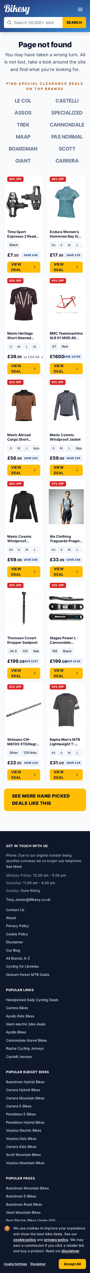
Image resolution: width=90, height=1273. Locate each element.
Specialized (67, 113)
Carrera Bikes (17, 1008)
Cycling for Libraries (22, 966)
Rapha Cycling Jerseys (25, 1048)
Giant (23, 161)
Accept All (72, 1264)
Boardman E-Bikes (21, 1196)
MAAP (23, 137)
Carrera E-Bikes (19, 1106)
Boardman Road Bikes (24, 1204)
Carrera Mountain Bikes (25, 1098)
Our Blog (13, 950)
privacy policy (56, 1239)
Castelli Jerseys (19, 1056)
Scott (67, 149)
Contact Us (15, 910)
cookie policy (24, 1239)
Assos (23, 113)
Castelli (67, 101)
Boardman (23, 149)
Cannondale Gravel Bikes (26, 1040)
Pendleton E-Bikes (21, 1114)
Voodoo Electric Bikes (24, 1130)
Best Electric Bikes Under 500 (30, 1220)
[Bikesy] (17, 10)
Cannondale (67, 125)
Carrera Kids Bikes (21, 1146)
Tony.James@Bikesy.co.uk (28, 899)
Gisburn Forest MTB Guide (27, 974)
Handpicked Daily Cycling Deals (32, 1000)
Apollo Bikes (16, 1032)
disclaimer (71, 1251)
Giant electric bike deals (26, 1024)
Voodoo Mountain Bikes (25, 1163)
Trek (23, 125)
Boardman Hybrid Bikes (25, 1082)
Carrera (67, 161)
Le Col (23, 101)
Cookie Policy (17, 934)
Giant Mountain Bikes (23, 1212)
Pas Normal (67, 137)
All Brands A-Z (18, 958)
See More (14, 866)
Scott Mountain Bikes (23, 1154)
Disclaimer (38, 1264)
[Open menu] (80, 9)
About (11, 918)
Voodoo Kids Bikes (21, 1138)
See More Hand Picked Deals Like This (41, 799)
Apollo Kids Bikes (20, 1016)
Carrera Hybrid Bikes (23, 1090)
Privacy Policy (17, 926)
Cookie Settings (15, 1264)
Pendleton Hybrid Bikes (25, 1122)
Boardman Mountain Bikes (27, 1188)
